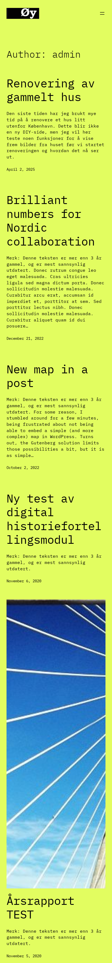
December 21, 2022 (25, 338)
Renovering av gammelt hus (51, 90)
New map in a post (47, 376)
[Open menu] (102, 13)
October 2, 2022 (23, 467)
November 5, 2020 (24, 955)
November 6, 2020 (24, 580)
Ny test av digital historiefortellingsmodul (54, 519)
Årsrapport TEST (40, 907)
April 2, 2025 (21, 169)
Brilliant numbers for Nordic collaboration (51, 220)
